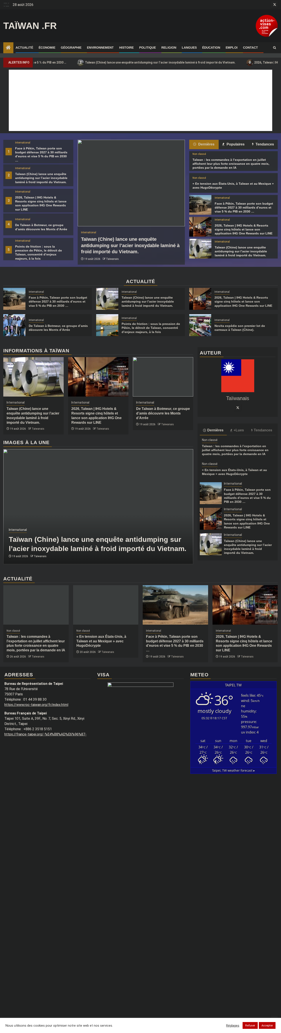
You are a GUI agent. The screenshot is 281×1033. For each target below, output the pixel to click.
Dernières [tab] (205, 144)
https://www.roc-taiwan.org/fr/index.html (36, 705)
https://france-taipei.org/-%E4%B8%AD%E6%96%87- (45, 734)
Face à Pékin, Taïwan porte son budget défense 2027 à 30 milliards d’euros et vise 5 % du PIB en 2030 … (244, 207)
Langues (189, 47)
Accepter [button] (267, 1025)
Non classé (199, 154)
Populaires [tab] (235, 144)
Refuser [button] (250, 1025)
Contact (250, 47)
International (22, 142)
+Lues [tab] (239, 430)
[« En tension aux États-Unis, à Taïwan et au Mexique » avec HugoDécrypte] (106, 605)
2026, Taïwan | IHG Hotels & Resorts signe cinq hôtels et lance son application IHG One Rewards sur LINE (243, 229)
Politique (147, 47)
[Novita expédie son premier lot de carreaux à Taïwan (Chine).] (200, 325)
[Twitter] (237, 407)
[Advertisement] (140, 100)
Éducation (211, 47)
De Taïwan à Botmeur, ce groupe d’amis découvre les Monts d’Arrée (163, 413)
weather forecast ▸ (233, 770)
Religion (168, 47)
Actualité (24, 47)
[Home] (8, 48)
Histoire (126, 47)
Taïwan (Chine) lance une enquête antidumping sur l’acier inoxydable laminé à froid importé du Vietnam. (132, 62)
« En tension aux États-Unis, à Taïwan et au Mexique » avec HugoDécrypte (101, 641)
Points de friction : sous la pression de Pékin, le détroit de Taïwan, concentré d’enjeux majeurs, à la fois (151, 327)
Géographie (71, 47)
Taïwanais (112, 258)
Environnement (100, 47)
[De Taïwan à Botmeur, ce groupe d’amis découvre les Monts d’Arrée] (14, 325)
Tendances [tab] (264, 144)
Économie (47, 47)
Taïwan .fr (30, 26)
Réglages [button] (232, 1026)
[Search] (274, 48)
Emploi (232, 47)
